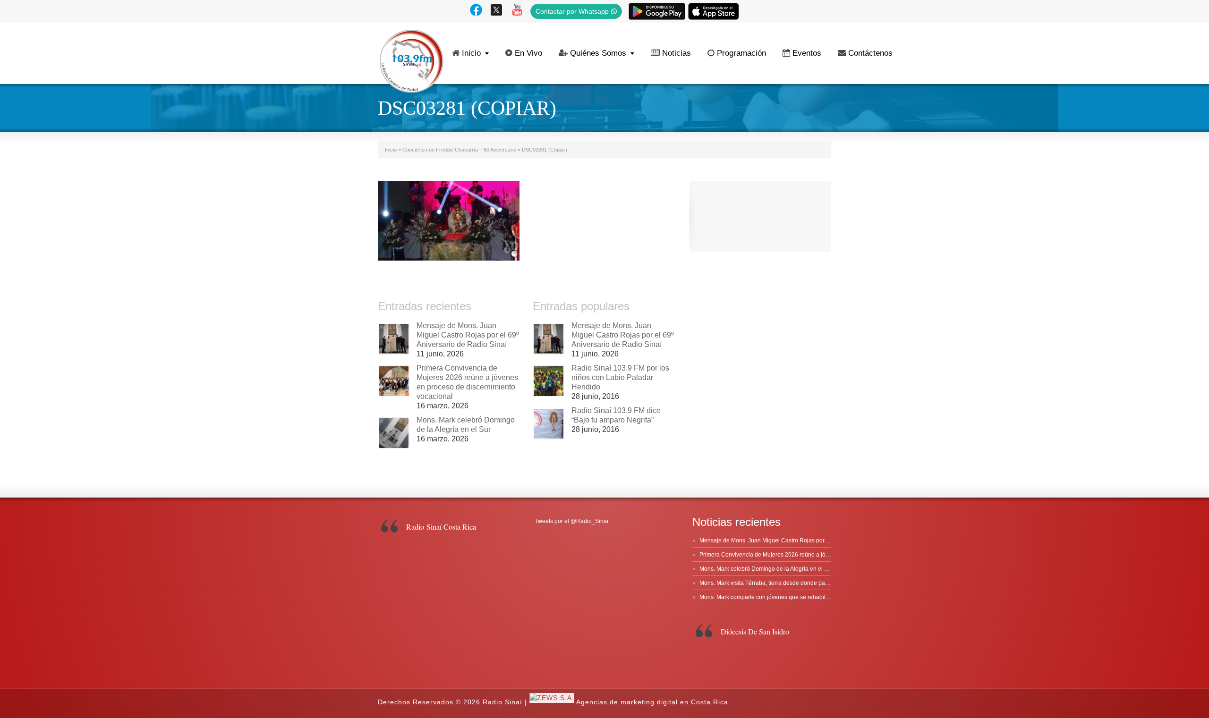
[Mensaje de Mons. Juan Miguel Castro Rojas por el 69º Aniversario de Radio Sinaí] (393, 339)
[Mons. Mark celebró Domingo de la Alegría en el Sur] (393, 433)
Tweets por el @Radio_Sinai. (572, 521)
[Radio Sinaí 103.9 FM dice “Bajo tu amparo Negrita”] (548, 423)
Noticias (676, 53)
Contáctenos (870, 53)
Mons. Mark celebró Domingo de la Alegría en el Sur (766, 569)
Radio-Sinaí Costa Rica (441, 527)
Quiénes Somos (598, 53)
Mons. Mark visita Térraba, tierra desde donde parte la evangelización (788, 583)
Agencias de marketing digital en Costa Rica (652, 702)
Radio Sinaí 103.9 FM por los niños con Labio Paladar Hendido (620, 377)
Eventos (806, 53)
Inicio (471, 53)
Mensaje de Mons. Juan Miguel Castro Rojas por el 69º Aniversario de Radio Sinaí (468, 334)
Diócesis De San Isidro (755, 631)
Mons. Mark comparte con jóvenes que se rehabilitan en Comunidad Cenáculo (800, 597)
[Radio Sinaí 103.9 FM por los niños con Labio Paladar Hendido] (548, 381)
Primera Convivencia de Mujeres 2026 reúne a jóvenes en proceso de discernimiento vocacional (823, 554)
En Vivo (528, 53)
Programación (741, 53)
